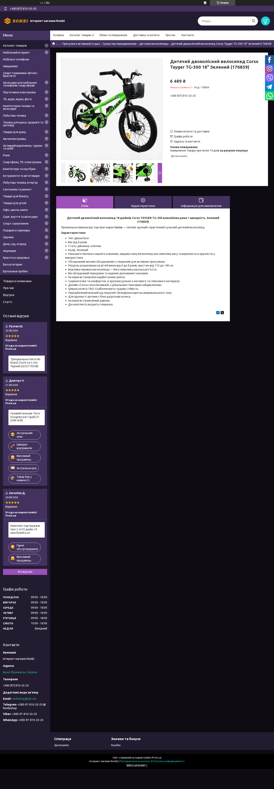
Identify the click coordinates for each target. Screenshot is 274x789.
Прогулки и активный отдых (81, 43)
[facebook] (218, 313)
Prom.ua (156, 757)
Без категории (12, 264)
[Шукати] (253, 20)
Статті (7, 302)
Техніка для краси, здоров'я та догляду (23, 124)
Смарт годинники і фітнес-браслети (20, 74)
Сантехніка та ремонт (17, 189)
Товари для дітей (14, 203)
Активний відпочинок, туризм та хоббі (22, 147)
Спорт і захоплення (15, 223)
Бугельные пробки (15, 271)
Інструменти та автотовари (21, 175)
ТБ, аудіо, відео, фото (17, 99)
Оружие (8, 237)
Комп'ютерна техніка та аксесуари (18, 107)
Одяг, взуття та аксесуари (20, 216)
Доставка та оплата (146, 35)
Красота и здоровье (16, 257)
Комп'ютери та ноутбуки (19, 169)
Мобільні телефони (16, 59)
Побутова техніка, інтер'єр (20, 182)
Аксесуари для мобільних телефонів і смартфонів (20, 84)
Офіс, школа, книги (15, 209)
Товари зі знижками (17, 281)
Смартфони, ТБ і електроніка (22, 162)
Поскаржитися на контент (135, 761)
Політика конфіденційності (169, 761)
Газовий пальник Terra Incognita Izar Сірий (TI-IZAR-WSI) (25, 417)
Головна (58, 35)
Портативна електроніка (19, 92)
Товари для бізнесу (15, 196)
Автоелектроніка (14, 138)
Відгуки (8, 295)
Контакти (188, 35)
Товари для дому (14, 132)
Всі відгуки (25, 571)
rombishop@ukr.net (24, 698)
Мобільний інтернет (16, 52)
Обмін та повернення (113, 35)
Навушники (10, 66)
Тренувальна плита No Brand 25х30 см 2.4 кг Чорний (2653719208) (25, 363)
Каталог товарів (80, 35)
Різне (6, 155)
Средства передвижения (119, 43)
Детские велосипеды (153, 43)
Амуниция (9, 250)
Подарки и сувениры (16, 230)
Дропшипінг (61, 745)
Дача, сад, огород (14, 244)
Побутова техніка (14, 115)
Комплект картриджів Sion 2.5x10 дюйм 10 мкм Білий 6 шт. (25, 529)
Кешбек (116, 745)
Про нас (170, 35)
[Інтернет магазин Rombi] (16, 20)
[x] (222, 313)
